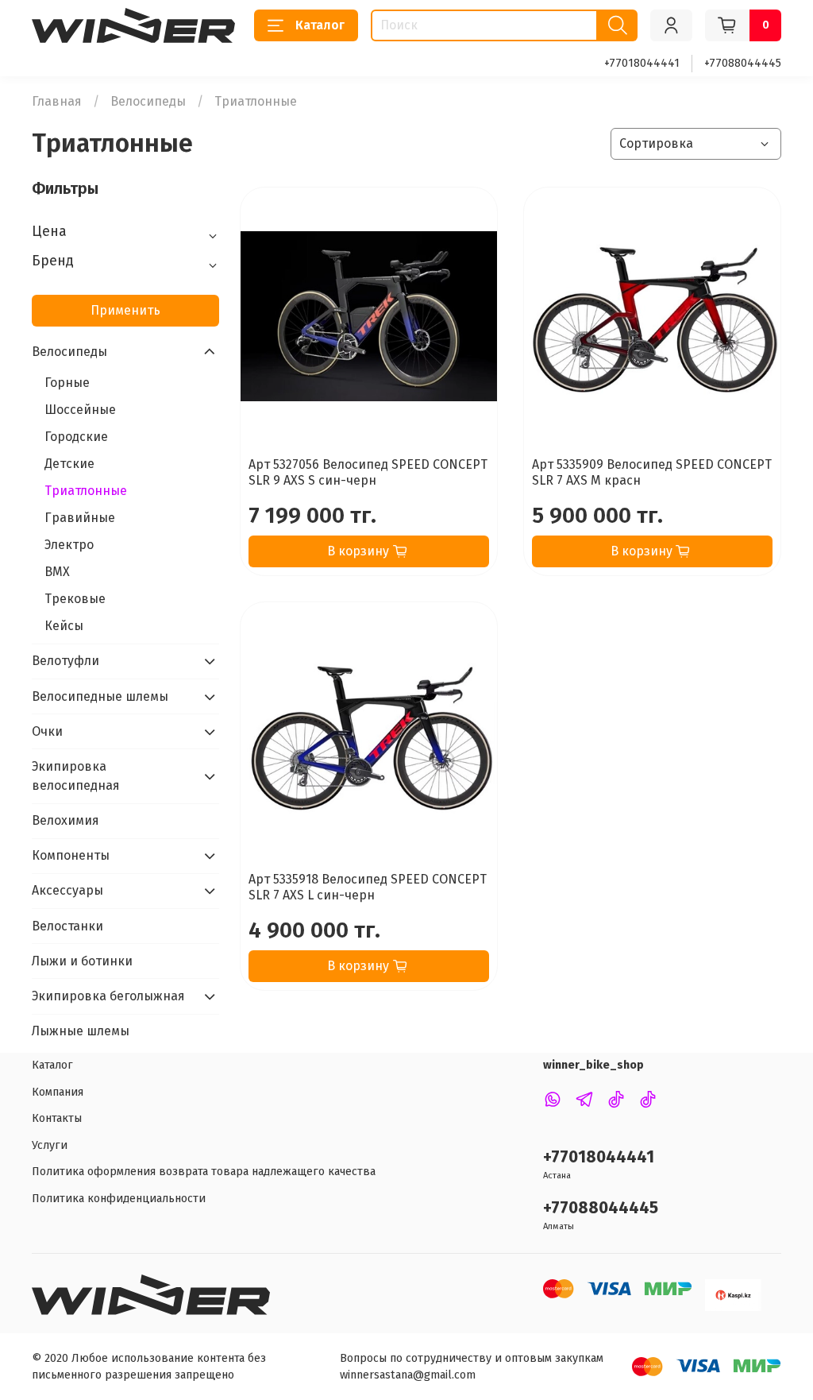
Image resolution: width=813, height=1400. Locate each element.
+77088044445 (742, 63)
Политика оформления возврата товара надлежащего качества (204, 1171)
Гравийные (79, 517)
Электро (69, 544)
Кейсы (63, 625)
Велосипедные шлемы (100, 696)
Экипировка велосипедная (76, 776)
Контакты (57, 1118)
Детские (69, 463)
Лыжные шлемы (80, 1030)
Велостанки (67, 926)
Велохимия (65, 820)
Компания (57, 1092)
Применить (125, 310)
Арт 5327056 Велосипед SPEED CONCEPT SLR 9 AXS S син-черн (368, 472)
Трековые (75, 598)
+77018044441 (642, 63)
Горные (67, 382)
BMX (57, 571)
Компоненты (71, 855)
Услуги (49, 1145)
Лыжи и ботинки (82, 961)
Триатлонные (85, 490)
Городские (76, 436)
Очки (47, 731)
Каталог (320, 25)
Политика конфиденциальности (119, 1198)
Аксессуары (67, 890)
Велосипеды (148, 101)
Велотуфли (65, 660)
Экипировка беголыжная (108, 996)
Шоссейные (80, 409)
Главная (57, 101)
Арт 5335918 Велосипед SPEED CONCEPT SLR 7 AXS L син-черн (368, 887)
